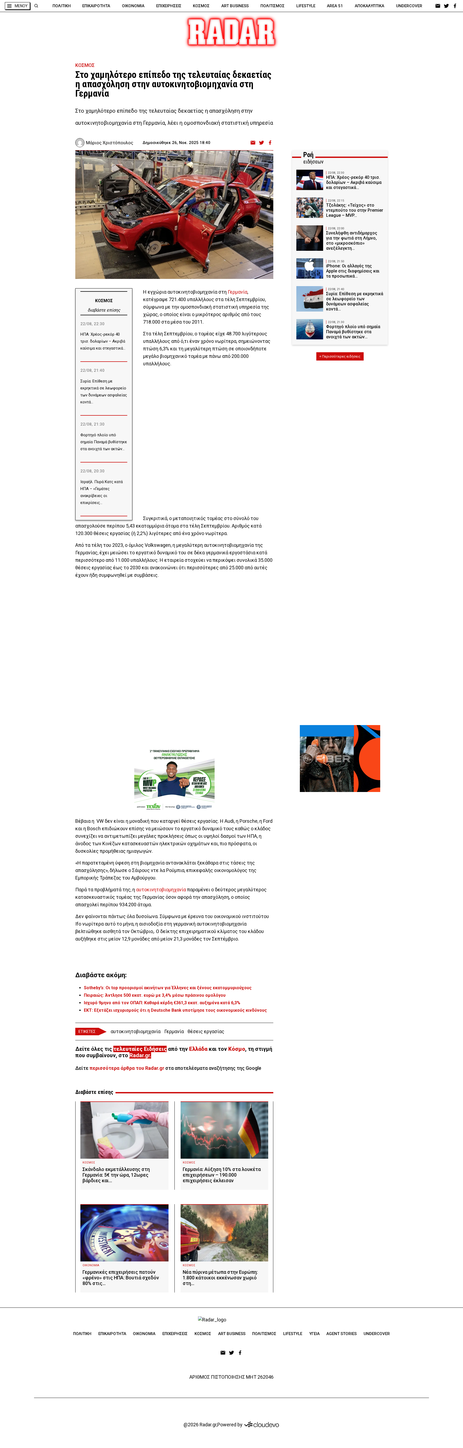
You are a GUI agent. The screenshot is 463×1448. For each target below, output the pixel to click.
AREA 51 (335, 5)
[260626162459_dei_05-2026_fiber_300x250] (340, 758)
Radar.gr (139, 1055)
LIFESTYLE (305, 5)
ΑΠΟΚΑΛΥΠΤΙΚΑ (369, 5)
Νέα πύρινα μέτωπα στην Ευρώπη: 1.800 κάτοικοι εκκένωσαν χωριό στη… (220, 1277)
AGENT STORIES (341, 1333)
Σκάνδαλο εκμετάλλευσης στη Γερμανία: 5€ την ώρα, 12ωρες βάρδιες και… (116, 1174)
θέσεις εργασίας (206, 1031)
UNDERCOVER (409, 5)
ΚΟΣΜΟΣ (201, 5)
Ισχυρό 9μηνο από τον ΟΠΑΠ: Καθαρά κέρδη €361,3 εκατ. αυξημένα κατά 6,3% (162, 1002)
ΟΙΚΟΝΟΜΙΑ (133, 5)
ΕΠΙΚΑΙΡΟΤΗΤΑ (96, 5)
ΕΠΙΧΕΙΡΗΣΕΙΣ (168, 5)
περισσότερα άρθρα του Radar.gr (126, 1068)
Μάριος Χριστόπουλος (109, 142)
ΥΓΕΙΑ (314, 1333)
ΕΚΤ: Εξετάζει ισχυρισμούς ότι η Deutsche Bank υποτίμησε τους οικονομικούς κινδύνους (175, 1010)
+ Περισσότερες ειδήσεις (339, 356)
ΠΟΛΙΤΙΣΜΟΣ (272, 5)
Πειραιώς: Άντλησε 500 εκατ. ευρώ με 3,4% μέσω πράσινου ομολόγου (155, 995)
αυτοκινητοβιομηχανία (161, 889)
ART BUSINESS (235, 5)
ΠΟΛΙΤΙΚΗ (62, 5)
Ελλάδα (198, 1049)
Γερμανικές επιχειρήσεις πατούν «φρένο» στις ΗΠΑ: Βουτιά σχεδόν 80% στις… (121, 1277)
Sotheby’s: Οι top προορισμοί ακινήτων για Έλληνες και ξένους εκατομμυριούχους (168, 987)
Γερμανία (237, 292)
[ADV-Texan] (174, 779)
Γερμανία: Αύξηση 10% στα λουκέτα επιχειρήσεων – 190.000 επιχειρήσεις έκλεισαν (222, 1174)
